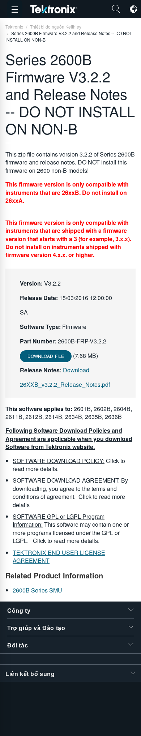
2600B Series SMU (37, 590)
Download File (45, 356)
